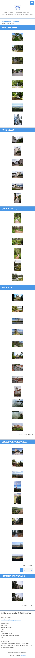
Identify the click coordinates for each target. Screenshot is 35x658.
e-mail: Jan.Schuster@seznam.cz (11, 620)
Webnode (23, 655)
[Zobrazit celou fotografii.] (17, 37)
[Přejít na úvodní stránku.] (17, 5)
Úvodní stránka (6, 21)
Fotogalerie (16, 21)
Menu (32, 3)
